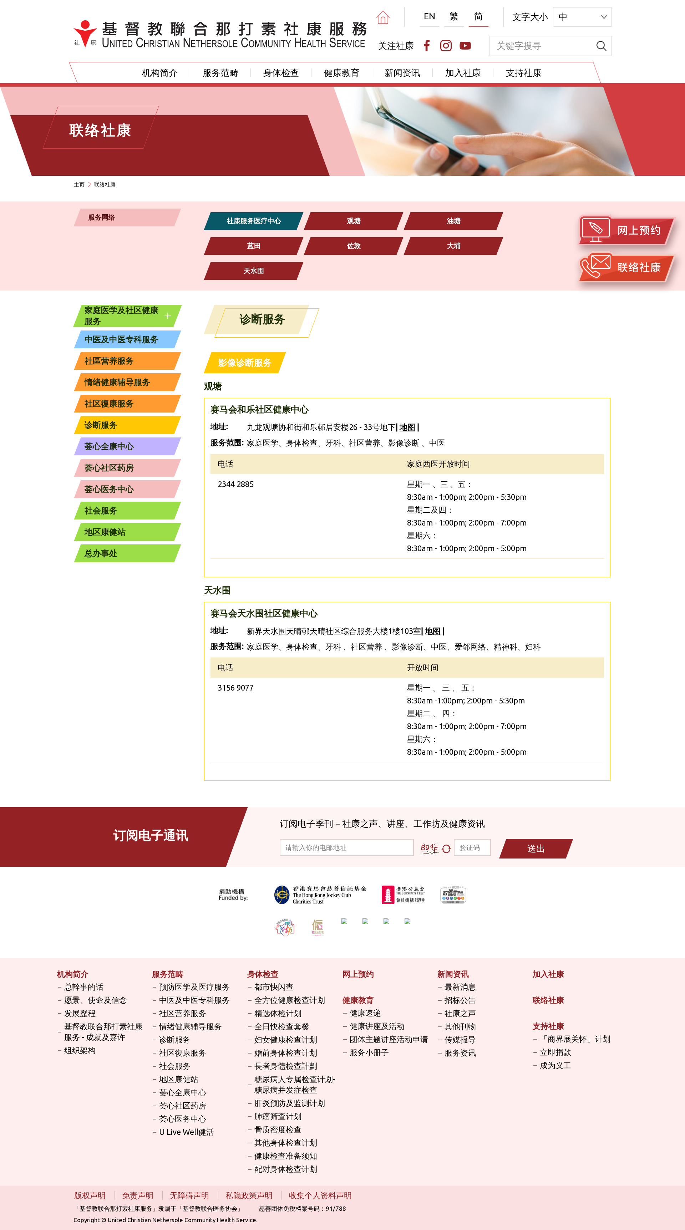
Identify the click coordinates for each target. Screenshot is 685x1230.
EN (429, 16)
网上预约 (358, 973)
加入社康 (463, 73)
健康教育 (342, 73)
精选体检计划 (277, 1013)
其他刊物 (460, 1026)
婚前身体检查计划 (285, 1052)
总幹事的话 (83, 986)
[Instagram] (446, 46)
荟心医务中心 (109, 489)
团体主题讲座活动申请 (389, 1039)
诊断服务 (101, 424)
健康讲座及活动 (377, 1025)
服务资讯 (460, 1052)
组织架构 (80, 1050)
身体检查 (281, 73)
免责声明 (138, 1195)
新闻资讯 (402, 73)
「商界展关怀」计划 (575, 1038)
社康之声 (460, 1013)
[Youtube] (465, 46)
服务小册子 (369, 1052)
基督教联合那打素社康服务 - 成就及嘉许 (103, 1031)
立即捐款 (555, 1051)
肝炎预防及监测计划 (289, 1102)
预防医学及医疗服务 (194, 986)
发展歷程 (80, 1013)
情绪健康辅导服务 (117, 382)
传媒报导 (460, 1039)
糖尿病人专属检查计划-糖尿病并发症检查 (294, 1084)
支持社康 (524, 73)
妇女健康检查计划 (285, 1039)
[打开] (167, 315)
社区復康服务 (109, 403)
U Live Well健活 (186, 1131)
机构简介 (160, 73)
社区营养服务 (182, 1013)
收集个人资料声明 (320, 1195)
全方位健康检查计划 (289, 999)
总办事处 (101, 553)
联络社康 (548, 999)
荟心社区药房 (109, 467)
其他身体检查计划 (285, 1142)
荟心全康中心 (109, 446)
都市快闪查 (274, 986)
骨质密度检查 (277, 1129)
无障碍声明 (190, 1195)
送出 (536, 849)
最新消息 (460, 986)
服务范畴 (220, 73)
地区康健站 (105, 531)
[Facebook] (427, 46)
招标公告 (460, 999)
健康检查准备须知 (285, 1155)
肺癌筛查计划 (277, 1116)
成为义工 (555, 1065)
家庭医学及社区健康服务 (121, 316)
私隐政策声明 (249, 1195)
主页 (79, 184)
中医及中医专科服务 (121, 339)
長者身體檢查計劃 (285, 1065)
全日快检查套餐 (281, 1026)
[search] (601, 46)
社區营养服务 (109, 360)
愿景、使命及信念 (95, 999)
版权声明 (90, 1195)
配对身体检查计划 (285, 1168)
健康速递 (365, 1012)
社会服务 (101, 510)
